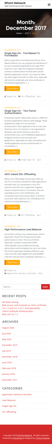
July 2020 (6, 333)
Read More (13, 88)
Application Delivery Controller (22, 273)
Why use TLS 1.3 (10, 314)
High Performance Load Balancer (23, 229)
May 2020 (6, 339)
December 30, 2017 (12, 50)
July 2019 (6, 350)
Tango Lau (11, 96)
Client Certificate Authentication (17, 311)
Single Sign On (28, 159)
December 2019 (9, 345)
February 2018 (9, 368)
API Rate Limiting (10, 302)
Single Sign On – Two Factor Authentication (20, 111)
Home (19, 33)
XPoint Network (25, 435)
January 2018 (8, 374)
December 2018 (9, 356)
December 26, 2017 (12, 171)
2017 (27, 33)
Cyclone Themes (43, 438)
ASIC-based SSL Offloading (20, 174)
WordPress (18, 438)
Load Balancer (9, 400)
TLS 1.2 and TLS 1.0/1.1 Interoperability (21, 308)
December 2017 (9, 379)
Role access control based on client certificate (24, 305)
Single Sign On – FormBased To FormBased (22, 54)
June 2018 (7, 362)
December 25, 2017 (12, 226)
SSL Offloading (28, 96)
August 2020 (8, 327)
